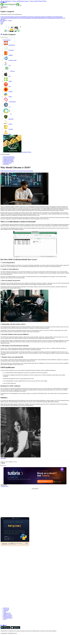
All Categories (7, 39)
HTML (10, 81)
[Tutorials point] (10, 5)
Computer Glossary (7, 162)
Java (9, 65)
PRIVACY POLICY (7, 615)
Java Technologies (36, 16)
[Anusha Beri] (21, 457)
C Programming (12, 101)
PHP (9, 134)
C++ (9, 106)
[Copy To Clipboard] (1, 463)
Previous (3, 486)
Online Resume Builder (8, 160)
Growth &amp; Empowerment (22, 170)
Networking (11, 50)
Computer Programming (19, 16)
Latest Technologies (22, 18)
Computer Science (44, 16)
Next (7, 486)
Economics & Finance (26, 152)
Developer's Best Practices (9, 158)
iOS (9, 76)
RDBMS (10, 55)
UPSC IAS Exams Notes (8, 156)
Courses (10, 20)
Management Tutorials (55, 18)
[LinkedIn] (4, 2)
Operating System (12, 60)
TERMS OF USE (7, 614)
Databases (12, 16)
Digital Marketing (39, 18)
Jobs (3, 21)
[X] (2, 2)
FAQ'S (4, 619)
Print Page (4, 485)
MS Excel (12, 71)
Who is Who (6, 164)
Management (13, 170)
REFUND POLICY (7, 616)
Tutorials (4, 20)
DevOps (16, 18)
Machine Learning (31, 18)
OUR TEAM (6, 609)
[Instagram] (6, 2)
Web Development (28, 16)
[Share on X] (4, 463)
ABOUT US (6, 608)
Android (10, 91)
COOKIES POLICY (7, 618)
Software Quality (46, 18)
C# (11, 113)
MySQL (10, 124)
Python (10, 96)
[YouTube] (3, 2)
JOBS (4, 611)
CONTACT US (6, 613)
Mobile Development (53, 16)
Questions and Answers (8, 159)
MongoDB (10, 119)
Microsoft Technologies (10, 18)
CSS (9, 86)
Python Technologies (5, 16)
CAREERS (5, 610)
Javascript (10, 129)
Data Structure (11, 45)
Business (31, 170)
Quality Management (5, 170)
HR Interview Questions (8, 161)
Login (2, 23)
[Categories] (20, 5)
